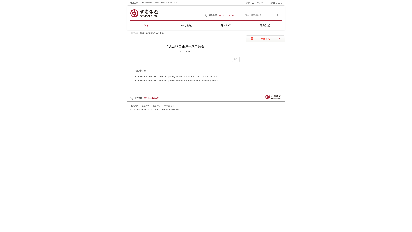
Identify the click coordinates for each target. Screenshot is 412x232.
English (260, 3)
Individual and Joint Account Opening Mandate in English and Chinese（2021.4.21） (181, 80)
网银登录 (265, 39)
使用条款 (134, 106)
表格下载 (160, 33)
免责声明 (157, 106)
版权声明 (145, 106)
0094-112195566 (226, 15)
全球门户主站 (276, 3)
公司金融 (186, 25)
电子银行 (225, 25)
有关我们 (265, 25)
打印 (236, 59)
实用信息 (150, 33)
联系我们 (168, 106)
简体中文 (250, 3)
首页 (147, 25)
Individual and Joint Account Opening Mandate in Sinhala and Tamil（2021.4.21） (179, 76)
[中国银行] (144, 13)
